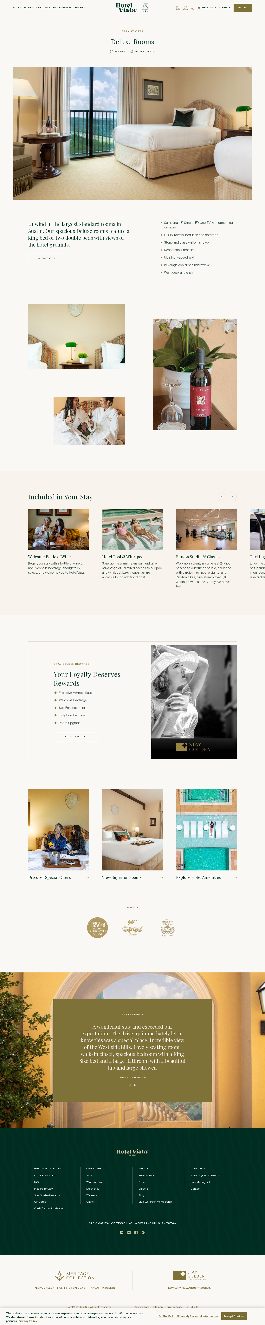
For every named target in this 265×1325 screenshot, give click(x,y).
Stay (17, 7)
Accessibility (141, 1307)
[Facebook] (136, 1232)
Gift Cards (40, 1201)
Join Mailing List (200, 1182)
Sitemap (158, 1307)
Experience (62, 7)
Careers (143, 1188)
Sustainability (146, 1175)
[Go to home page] (132, 1152)
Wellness (91, 1195)
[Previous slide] (221, 496)
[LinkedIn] (121, 1232)
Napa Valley (44, 1288)
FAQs (37, 1182)
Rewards (209, 7)
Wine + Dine (33, 7)
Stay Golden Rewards (47, 1195)
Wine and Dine (94, 1182)
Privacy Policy (174, 1307)
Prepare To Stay (43, 1188)
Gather (80, 7)
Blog (141, 1195)
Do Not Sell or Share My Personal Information (188, 1316)
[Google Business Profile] (143, 1232)
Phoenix (108, 1288)
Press (142, 1182)
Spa (47, 7)
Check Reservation (45, 1175)
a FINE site (192, 1307)
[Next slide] (232, 496)
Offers (225, 7)
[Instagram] (129, 1232)
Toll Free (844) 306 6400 (205, 1175)
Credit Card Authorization (49, 1208)
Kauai (95, 1288)
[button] (214, 188)
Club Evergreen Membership (155, 1201)
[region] (132, 1316)
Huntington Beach (72, 1288)
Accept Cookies (234, 1316)
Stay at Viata (132, 31)
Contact (195, 1188)
